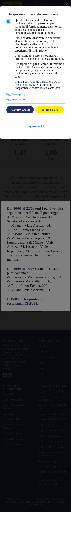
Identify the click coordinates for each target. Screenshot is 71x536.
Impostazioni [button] (35, 126)
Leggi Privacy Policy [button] (15, 99)
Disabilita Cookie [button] (20, 109)
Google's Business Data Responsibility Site (37, 83)
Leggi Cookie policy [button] (15, 94)
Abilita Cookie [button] (49, 109)
